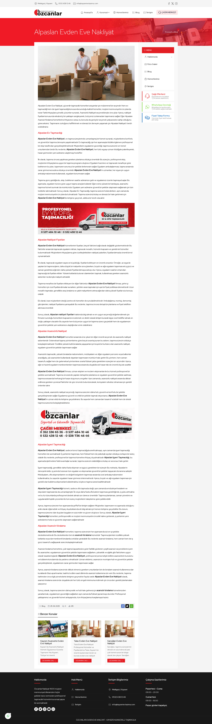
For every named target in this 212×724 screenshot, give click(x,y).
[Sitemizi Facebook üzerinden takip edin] (36, 709)
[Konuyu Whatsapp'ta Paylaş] (131, 606)
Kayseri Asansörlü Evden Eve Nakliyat (52, 642)
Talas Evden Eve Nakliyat (85, 641)
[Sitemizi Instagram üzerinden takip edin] (44, 709)
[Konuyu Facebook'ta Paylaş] (123, 606)
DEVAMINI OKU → (49, 661)
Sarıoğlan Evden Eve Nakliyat (117, 642)
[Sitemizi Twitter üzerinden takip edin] (40, 709)
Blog (176, 32)
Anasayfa (168, 32)
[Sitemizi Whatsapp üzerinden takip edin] (53, 709)
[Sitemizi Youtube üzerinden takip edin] (49, 709)
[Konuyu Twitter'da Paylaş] (127, 606)
